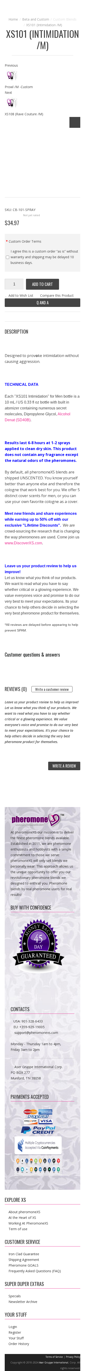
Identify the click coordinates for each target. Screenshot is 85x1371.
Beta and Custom (35, 19)
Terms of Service (54, 1356)
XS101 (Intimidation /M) (44, 25)
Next (8, 92)
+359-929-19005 (32, 1027)
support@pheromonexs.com (36, 1032)
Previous (11, 65)
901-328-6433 (32, 1021)
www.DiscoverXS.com (23, 543)
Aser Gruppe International (53, 1362)
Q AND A (43, 302)
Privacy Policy (73, 1356)
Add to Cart (42, 284)
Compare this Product (57, 295)
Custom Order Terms (25, 241)
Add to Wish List (20, 295)
